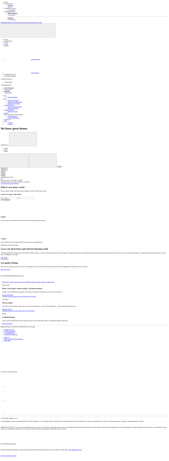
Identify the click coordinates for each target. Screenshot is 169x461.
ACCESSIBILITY (9, 333)
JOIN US (7, 337)
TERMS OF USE (9, 330)
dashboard (10, 5)
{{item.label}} (12, 10)
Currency (10, 122)
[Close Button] (15, 161)
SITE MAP (7, 340)
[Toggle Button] (28, 30)
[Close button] (23, 139)
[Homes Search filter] (43, 161)
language (10, 124)
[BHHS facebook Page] (17, 386)
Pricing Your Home (13, 100)
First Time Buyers (13, 97)
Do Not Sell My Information (9, 456)
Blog (5, 121)
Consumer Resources (14, 118)
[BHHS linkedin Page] (17, 414)
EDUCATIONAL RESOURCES (13, 339)
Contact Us (7, 119)
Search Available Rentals (15, 107)
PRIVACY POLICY (10, 331)
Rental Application (13, 108)
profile (6, 44)
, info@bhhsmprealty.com (75, 450)
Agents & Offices (9, 110)
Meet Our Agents (12, 111)
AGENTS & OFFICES (10, 334)
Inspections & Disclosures (15, 102)
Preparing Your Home (14, 103)
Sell (5, 99)
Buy (5, 95)
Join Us (6, 113)
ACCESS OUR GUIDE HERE (10, 183)
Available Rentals (9, 105)
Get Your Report (5, 199)
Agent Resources (12, 116)
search (3, 171)
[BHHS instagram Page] (17, 400)
